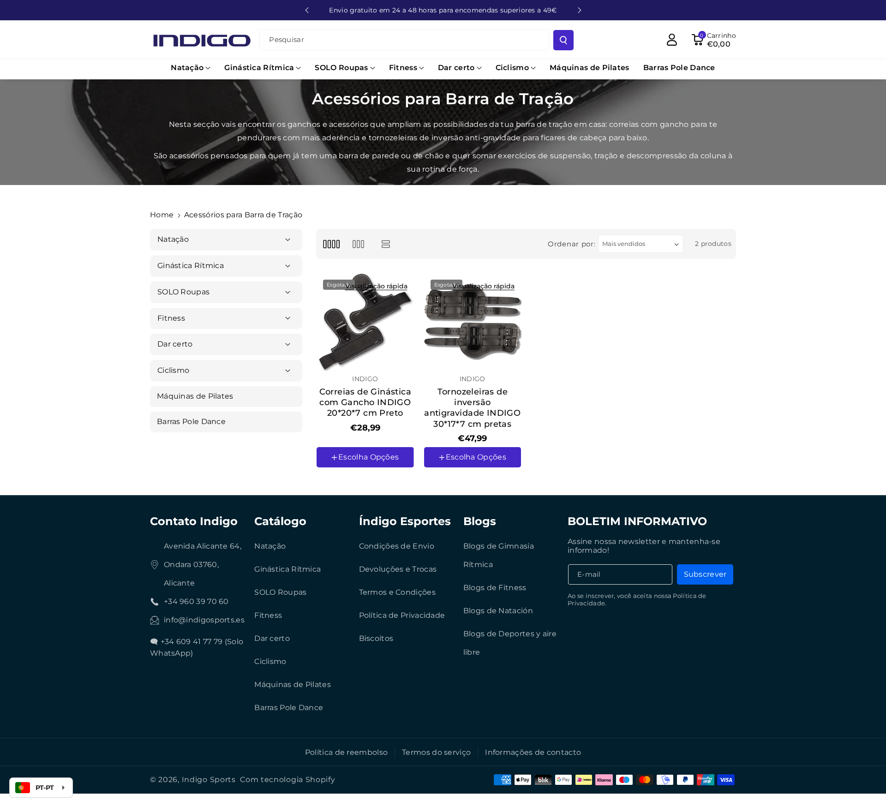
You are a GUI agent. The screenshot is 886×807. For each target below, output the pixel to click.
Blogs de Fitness (495, 587)
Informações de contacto (533, 752)
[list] (386, 243)
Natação (270, 546)
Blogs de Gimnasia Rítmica (498, 555)
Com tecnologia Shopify (287, 779)
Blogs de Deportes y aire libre (510, 643)
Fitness (268, 615)
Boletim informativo (637, 521)
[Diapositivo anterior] (307, 10)
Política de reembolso (346, 752)
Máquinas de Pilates (292, 684)
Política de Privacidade (402, 615)
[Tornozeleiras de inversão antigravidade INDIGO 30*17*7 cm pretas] (473, 322)
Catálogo (280, 521)
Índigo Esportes (405, 521)
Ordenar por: (571, 243)
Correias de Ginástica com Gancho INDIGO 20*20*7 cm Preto (365, 402)
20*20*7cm (341, 483)
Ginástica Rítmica (287, 569)
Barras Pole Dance (288, 707)
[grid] (331, 243)
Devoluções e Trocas (398, 569)
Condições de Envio (396, 546)
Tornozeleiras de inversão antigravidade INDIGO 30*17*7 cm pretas (472, 408)
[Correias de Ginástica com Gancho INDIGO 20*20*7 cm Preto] (365, 322)
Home (162, 214)
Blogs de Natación (498, 610)
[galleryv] (358, 243)
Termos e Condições (397, 592)
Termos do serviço (436, 752)
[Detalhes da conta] (672, 40)
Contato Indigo (194, 521)
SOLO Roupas (280, 592)
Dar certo (272, 638)
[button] (190, 68)
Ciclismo (270, 661)
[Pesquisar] (563, 40)
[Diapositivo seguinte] (579, 10)
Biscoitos (376, 638)
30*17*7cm (447, 483)
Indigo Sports (209, 779)
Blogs (479, 521)
